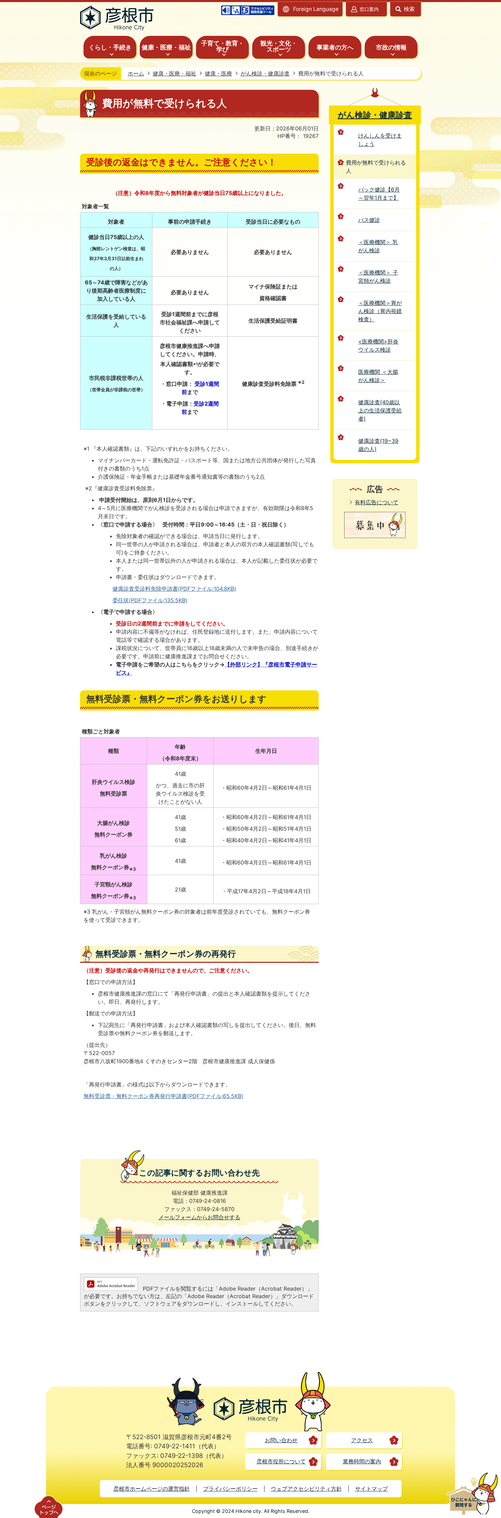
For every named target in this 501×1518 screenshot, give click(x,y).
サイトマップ (371, 1488)
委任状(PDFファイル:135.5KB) (149, 600)
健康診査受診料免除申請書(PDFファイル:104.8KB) (174, 588)
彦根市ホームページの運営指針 (151, 1488)
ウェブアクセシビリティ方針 (306, 1488)
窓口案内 (369, 9)
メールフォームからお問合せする (199, 1217)
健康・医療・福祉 (174, 73)
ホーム (136, 73)
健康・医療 (218, 73)
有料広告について (376, 502)
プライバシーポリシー (230, 1488)
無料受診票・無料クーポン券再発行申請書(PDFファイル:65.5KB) (163, 1096)
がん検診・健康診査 (265, 73)
